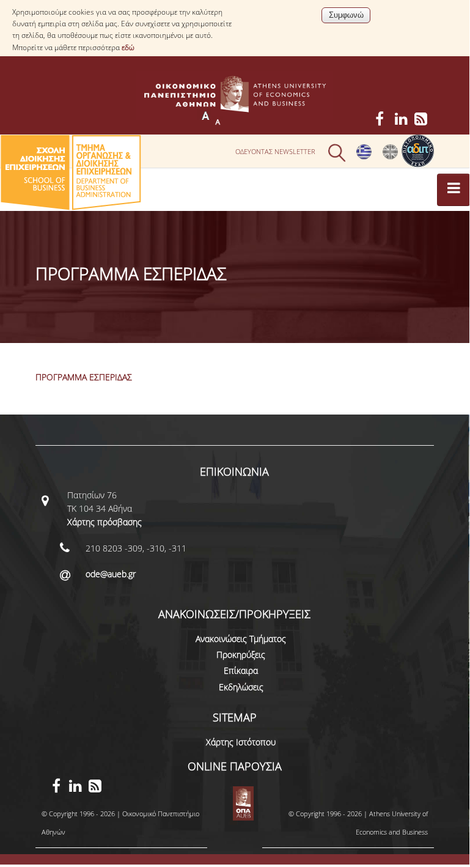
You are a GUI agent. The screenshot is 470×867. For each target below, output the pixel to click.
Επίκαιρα (241, 670)
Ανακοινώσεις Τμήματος (241, 638)
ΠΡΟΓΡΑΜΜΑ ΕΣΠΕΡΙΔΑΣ (83, 377)
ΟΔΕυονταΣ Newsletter (275, 151)
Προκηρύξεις (240, 654)
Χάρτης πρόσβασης (104, 522)
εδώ (128, 47)
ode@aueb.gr (111, 574)
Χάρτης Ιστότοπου (241, 742)
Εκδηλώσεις (241, 687)
